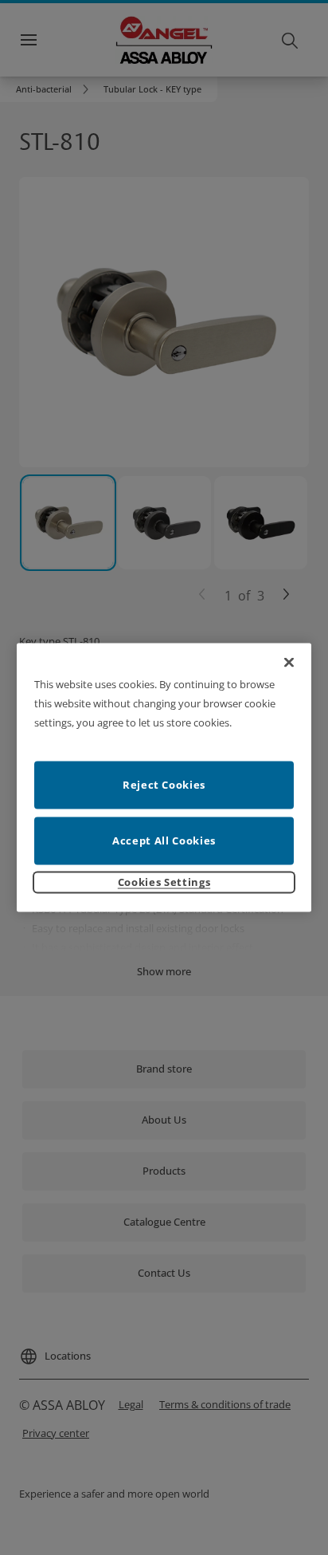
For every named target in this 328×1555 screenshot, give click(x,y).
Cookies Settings (164, 881)
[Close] (289, 662)
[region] (164, 778)
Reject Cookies (164, 784)
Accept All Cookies (164, 840)
